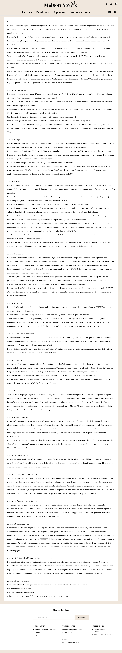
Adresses (65, 639)
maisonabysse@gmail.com (104, 635)
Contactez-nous (39, 636)
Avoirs (64, 636)
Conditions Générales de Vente (45, 630)
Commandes (67, 633)
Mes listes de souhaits (70, 642)
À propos (36, 633)
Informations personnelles (72, 630)
